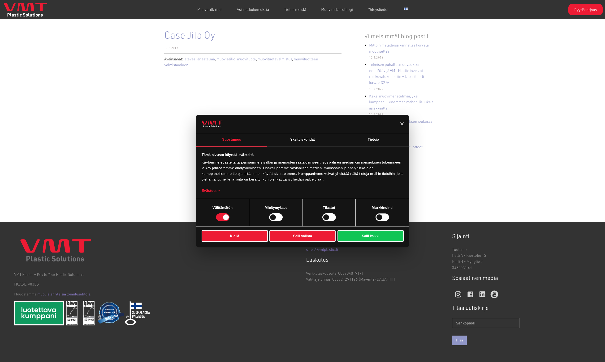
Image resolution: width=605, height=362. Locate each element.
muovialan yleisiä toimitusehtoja (63, 293)
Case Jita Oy (189, 35)
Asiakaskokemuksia (253, 9)
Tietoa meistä (295, 9)
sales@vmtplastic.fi (322, 249)
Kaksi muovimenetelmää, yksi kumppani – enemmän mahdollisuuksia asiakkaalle (401, 101)
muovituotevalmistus (275, 58)
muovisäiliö (225, 58)
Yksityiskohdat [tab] (302, 139)
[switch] (276, 217)
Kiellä (234, 236)
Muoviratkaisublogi (337, 9)
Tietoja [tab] (373, 139)
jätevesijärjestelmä (199, 58)
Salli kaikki (370, 236)
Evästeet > (211, 191)
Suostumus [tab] (231, 139)
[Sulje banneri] (402, 124)
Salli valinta (302, 236)
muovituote (246, 58)
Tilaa (459, 340)
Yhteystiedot (378, 9)
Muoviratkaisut (209, 9)
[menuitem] (209, 9)
